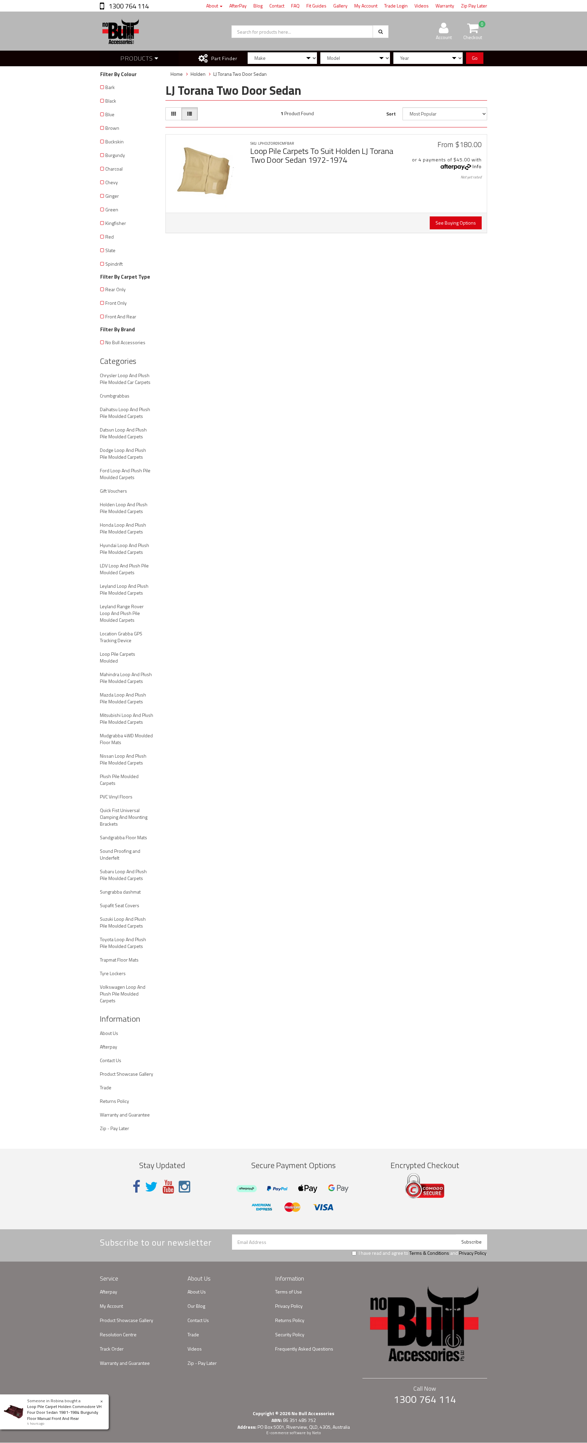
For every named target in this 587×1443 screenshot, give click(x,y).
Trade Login (396, 5)
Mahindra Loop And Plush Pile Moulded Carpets (126, 678)
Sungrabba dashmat (120, 891)
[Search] (381, 31)
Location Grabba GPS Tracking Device (121, 637)
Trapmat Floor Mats (119, 959)
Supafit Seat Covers (119, 905)
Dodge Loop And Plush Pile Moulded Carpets (123, 453)
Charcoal (114, 168)
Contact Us (110, 1060)
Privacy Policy (472, 1252)
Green (111, 209)
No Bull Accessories (125, 342)
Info (477, 166)
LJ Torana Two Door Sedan (240, 73)
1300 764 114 (128, 6)
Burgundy (115, 155)
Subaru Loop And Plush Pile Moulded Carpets (123, 875)
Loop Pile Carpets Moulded (117, 657)
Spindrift (114, 263)
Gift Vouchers (113, 490)
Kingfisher (115, 223)
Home (177, 73)
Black (110, 100)
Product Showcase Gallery (126, 1073)
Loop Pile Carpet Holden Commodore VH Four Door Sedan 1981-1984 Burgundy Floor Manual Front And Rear (64, 1412)
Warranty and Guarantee (125, 1114)
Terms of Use (288, 1291)
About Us (109, 1033)
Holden (198, 73)
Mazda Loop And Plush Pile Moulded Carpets (123, 698)
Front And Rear (120, 316)
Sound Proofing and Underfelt (120, 854)
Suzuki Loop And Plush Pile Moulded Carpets (123, 922)
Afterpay (108, 1046)
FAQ (295, 5)
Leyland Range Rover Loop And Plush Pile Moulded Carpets (122, 613)
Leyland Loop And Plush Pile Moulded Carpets (124, 589)
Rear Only (115, 289)
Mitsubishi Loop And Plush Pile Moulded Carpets (126, 718)
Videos (421, 5)
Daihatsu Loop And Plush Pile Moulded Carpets (125, 413)
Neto (316, 1433)
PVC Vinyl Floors (116, 796)
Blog (258, 5)
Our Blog (196, 1305)
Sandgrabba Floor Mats (123, 837)
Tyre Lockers (113, 973)
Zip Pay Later (474, 5)
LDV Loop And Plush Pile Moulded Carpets (124, 569)
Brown (112, 127)
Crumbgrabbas (114, 395)
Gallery (340, 5)
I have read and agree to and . (423, 1253)
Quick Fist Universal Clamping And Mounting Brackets (123, 817)
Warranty (444, 5)
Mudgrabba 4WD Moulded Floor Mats (126, 739)
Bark (110, 87)
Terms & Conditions (429, 1252)
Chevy (111, 182)
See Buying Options (455, 222)
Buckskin (114, 141)
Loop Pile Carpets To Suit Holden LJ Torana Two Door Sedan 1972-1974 (321, 155)
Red (109, 236)
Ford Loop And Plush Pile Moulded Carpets (125, 474)
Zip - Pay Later (114, 1128)
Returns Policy (114, 1101)
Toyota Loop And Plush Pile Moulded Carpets (123, 943)
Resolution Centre (118, 1334)
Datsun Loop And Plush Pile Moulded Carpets (123, 433)
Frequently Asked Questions (304, 1348)
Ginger (112, 195)
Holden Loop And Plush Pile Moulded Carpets (123, 508)
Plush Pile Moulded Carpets (119, 780)
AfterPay (238, 5)
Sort (391, 113)
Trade (105, 1087)
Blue (109, 114)
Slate (110, 250)
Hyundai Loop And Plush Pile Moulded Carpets (124, 549)
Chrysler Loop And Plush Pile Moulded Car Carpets (125, 379)
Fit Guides (316, 5)
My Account (365, 5)
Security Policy (289, 1334)
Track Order (112, 1348)
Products (137, 58)
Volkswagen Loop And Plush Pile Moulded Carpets (122, 993)
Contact (276, 5)
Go (475, 57)
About (212, 5)
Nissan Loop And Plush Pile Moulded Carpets (123, 759)
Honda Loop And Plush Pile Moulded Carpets (123, 528)
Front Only (116, 302)
